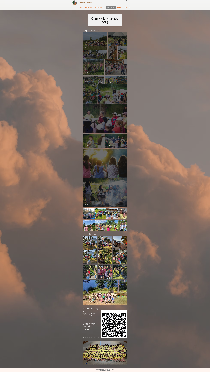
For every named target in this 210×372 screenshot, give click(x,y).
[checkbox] (86, 47)
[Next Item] (125, 219)
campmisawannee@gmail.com (109, 369)
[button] (88, 7)
